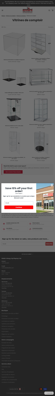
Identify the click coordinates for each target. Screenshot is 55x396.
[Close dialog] (52, 185)
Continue (19, 207)
